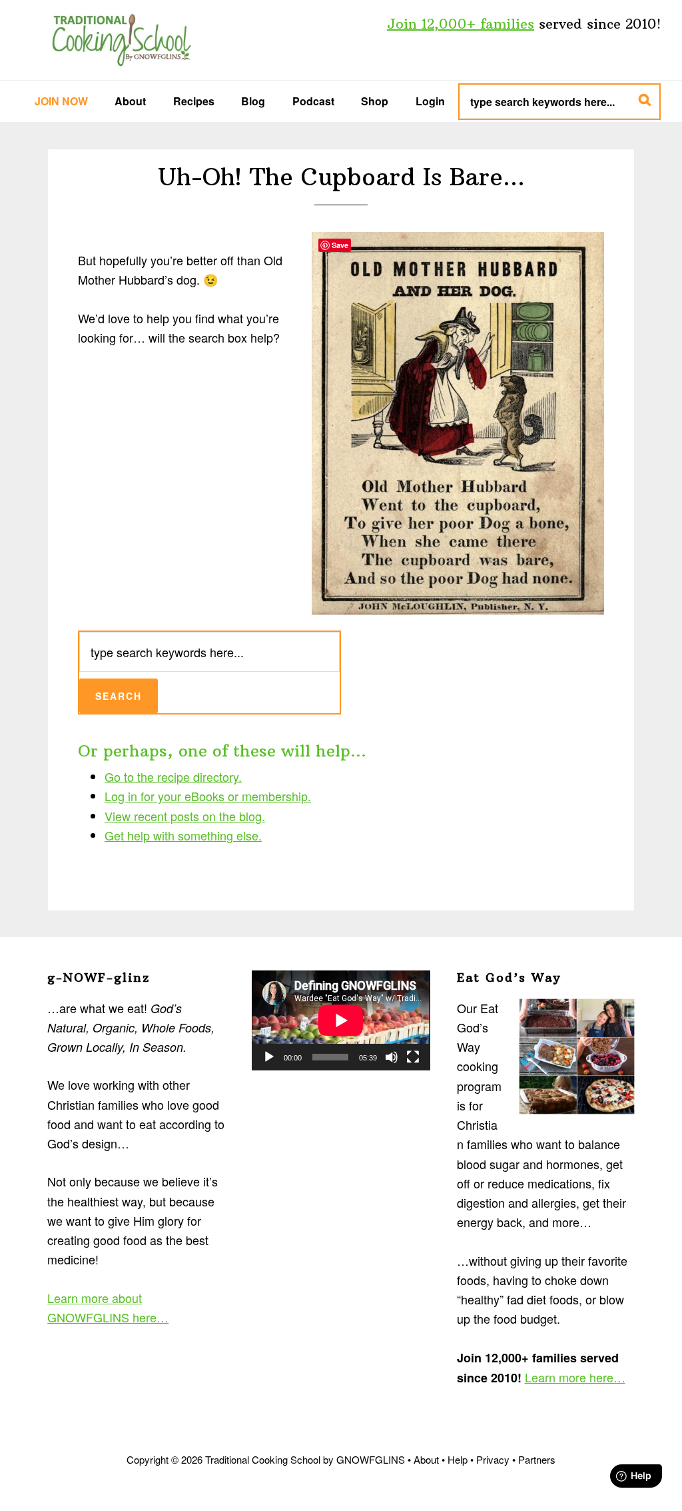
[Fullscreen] (413, 1057)
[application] (341, 1020)
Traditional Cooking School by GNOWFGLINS (121, 40)
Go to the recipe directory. (173, 776)
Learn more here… (575, 1377)
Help (458, 1459)
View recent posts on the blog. (185, 815)
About (426, 1459)
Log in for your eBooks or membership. (208, 795)
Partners (536, 1459)
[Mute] (391, 1057)
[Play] (269, 1057)
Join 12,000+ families (460, 23)
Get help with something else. (183, 835)
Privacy (493, 1459)
